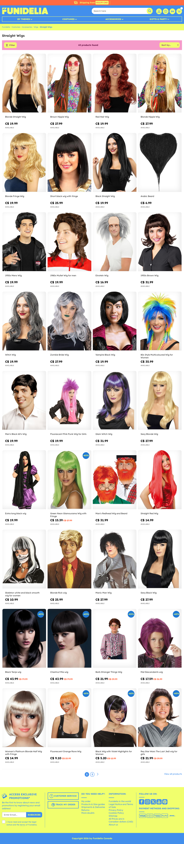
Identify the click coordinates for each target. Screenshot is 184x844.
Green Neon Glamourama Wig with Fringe (68, 515)
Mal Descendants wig (152, 672)
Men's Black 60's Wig (16, 434)
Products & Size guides (93, 804)
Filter (12, 45)
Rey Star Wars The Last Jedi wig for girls (159, 753)
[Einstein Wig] (114, 241)
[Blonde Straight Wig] (24, 83)
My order (86, 801)
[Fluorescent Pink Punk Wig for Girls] (69, 400)
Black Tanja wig (13, 672)
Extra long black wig (15, 513)
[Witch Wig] (24, 321)
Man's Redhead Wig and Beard (111, 513)
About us (113, 824)
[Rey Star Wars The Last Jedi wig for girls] (160, 717)
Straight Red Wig (149, 513)
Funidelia (6, 27)
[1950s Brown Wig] (160, 241)
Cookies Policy (116, 813)
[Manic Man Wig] (114, 559)
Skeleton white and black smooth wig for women (22, 594)
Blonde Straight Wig (15, 116)
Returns (85, 810)
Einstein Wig (102, 275)
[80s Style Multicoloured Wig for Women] (160, 321)
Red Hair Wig (102, 116)
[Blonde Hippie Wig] (160, 83)
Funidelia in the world (120, 801)
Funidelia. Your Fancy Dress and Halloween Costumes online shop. (25, 11)
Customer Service (65, 796)
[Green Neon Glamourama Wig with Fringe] (69, 479)
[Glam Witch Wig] (114, 400)
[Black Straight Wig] (114, 162)
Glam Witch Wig (104, 434)
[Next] (98, 774)
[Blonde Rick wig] (69, 559)
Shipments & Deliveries (93, 807)
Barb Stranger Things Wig (109, 672)
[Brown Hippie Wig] (69, 83)
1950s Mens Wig (13, 275)
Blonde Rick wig (58, 592)
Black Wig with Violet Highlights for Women (114, 753)
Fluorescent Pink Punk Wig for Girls (68, 434)
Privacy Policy (116, 810)
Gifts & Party (158, 19)
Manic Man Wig (104, 592)
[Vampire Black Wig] (114, 321)
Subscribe (34, 814)
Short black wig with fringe (64, 196)
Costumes (68, 19)
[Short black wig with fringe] (69, 162)
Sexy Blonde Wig (149, 434)
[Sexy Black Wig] (160, 559)
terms (22, 825)
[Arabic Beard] (160, 162)
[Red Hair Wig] (114, 83)
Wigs (36, 27)
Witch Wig (10, 354)
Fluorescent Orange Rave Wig (65, 751)
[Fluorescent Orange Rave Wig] (69, 717)
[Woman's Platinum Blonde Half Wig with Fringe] (24, 717)
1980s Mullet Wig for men (63, 275)
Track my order (65, 804)
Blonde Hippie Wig (150, 116)
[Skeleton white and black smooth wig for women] (24, 559)
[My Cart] (179, 11)
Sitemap (113, 815)
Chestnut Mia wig (59, 672)
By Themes (23, 19)
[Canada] (141, 802)
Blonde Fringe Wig (14, 196)
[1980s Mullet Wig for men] (69, 241)
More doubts (87, 813)
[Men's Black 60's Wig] (24, 400)
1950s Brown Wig (149, 275)
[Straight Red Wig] (160, 479)
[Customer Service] (166, 11)
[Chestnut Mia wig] (69, 638)
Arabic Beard (147, 196)
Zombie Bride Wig (59, 354)
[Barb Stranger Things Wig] (114, 638)
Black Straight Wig (105, 196)
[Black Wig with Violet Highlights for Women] (114, 717)
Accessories (113, 19)
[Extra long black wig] (24, 479)
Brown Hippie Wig (59, 116)
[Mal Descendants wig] (160, 638)
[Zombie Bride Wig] (69, 321)
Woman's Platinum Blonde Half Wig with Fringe (23, 753)
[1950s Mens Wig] (24, 241)
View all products (173, 774)
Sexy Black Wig (149, 592)
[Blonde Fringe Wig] (24, 162)
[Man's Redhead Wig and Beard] (114, 479)
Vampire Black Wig (105, 354)
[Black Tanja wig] (24, 638)
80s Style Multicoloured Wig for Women (157, 356)
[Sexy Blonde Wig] (160, 400)
